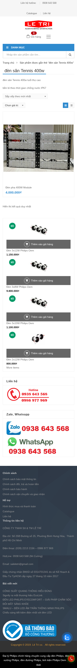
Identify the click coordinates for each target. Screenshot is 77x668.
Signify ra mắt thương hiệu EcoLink (22, 595)
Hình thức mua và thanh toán (19, 506)
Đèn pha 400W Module (19, 187)
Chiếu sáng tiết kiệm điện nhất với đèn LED (27, 612)
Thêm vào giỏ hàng (42, 244)
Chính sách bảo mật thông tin (19, 479)
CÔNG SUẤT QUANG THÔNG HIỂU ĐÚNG (27, 591)
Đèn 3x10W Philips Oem (20, 323)
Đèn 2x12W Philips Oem (20, 359)
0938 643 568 (49, 3)
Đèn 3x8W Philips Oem (19, 286)
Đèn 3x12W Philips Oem (20, 250)
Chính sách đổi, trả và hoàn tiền (21, 484)
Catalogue (32, 13)
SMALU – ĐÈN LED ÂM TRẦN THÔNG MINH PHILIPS (33, 608)
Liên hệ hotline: (28, 3)
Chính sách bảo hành (15, 489)
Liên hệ (46, 13)
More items (12, 367)
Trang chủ (8, 62)
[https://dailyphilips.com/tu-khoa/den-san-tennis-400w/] (65, 105)
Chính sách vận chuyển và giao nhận (24, 494)
